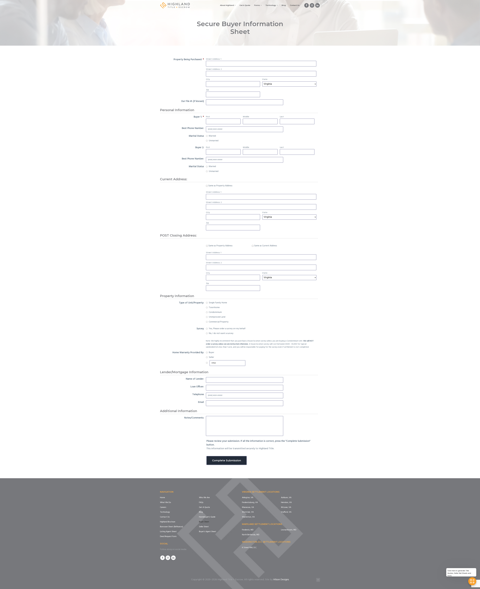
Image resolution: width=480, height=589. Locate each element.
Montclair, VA (248, 512)
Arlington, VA (247, 497)
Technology (165, 512)
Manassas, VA (248, 507)
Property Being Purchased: (189, 59)
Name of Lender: (195, 379)
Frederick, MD (248, 529)
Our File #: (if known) (192, 101)
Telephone (198, 394)
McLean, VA (286, 507)
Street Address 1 (213, 59)
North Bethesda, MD (250, 534)
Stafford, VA (286, 512)
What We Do (165, 502)
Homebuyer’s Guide (207, 517)
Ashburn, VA (286, 497)
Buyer (211, 352)
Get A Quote (204, 507)
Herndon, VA (286, 502)
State (264, 79)
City (208, 79)
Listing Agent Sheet (168, 531)
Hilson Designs (281, 580)
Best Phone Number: (193, 128)
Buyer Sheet (204, 521)
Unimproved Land (217, 317)
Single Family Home (218, 302)
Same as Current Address (265, 245)
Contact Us (165, 517)
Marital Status (196, 136)
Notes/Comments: (194, 418)
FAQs (201, 502)
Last (282, 116)
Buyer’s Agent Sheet (207, 531)
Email (201, 402)
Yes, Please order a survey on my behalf (227, 328)
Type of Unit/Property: (191, 303)
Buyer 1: (199, 117)
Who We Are (204, 497)
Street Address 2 (214, 69)
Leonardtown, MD (288, 529)
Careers (163, 507)
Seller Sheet (204, 526)
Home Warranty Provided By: (188, 352)
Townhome (214, 307)
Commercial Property (218, 322)
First (208, 116)
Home (162, 497)
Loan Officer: (197, 387)
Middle (246, 116)
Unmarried (213, 140)
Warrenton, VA (248, 517)
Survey (200, 329)
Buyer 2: (199, 147)
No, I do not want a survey (221, 333)
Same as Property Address (220, 185)
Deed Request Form (168, 536)
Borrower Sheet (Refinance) (171, 526)
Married (212, 136)
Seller (211, 357)
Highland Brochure (167, 521)
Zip (207, 89)
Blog (201, 512)
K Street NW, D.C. (249, 547)
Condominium (215, 312)
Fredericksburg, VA (250, 502)
